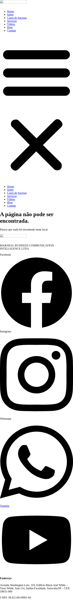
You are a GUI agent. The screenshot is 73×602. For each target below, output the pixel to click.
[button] (36, 108)
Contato (11, 30)
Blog (10, 27)
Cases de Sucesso (17, 17)
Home (10, 11)
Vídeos (11, 24)
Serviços (12, 20)
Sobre (10, 14)
